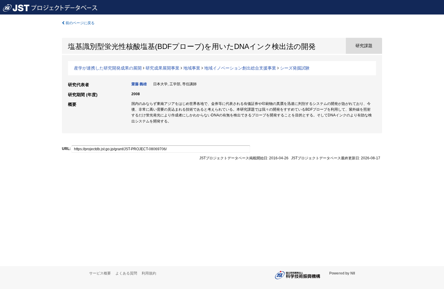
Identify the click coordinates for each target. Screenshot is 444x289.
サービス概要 (100, 273)
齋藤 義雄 (139, 84)
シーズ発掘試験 (295, 68)
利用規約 (149, 273)
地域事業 (191, 68)
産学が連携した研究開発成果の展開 (108, 68)
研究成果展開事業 (162, 68)
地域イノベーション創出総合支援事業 (240, 68)
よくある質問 (126, 273)
